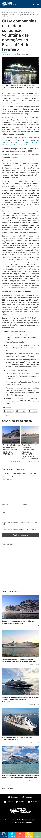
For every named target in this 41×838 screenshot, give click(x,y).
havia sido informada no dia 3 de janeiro (17, 114)
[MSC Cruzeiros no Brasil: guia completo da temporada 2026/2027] (20, 722)
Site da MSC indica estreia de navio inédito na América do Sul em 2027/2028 (11, 449)
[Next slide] (35, 443)
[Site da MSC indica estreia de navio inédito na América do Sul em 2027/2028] (20, 607)
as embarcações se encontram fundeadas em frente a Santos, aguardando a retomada (20, 142)
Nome (5, 505)
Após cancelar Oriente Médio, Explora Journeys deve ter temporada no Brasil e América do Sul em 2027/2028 (20, 699)
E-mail (24, 505)
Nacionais (10, 12)
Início (3, 12)
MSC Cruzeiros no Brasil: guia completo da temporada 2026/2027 (17, 738)
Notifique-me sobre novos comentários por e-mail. (19, 523)
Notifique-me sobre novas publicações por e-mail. (19, 530)
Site (3, 512)
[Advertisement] (20, 567)
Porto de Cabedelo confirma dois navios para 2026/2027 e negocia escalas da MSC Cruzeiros (30, 452)
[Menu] (38, 3)
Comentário (7, 480)
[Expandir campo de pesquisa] (33, 4)
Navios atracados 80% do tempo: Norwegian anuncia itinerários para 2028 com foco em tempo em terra (20, 776)
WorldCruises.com (11, 54)
